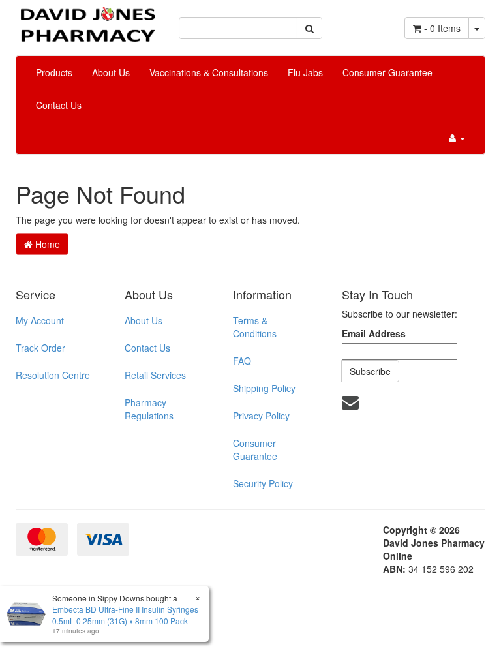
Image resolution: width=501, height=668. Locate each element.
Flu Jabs (305, 72)
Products (54, 72)
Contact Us (59, 105)
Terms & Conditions (255, 327)
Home (46, 243)
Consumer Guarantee (387, 72)
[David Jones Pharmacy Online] (87, 19)
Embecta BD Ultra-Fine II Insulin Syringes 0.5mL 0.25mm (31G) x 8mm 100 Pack (125, 614)
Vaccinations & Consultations (208, 72)
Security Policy (263, 483)
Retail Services (155, 375)
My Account (40, 320)
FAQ (242, 360)
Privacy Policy (261, 415)
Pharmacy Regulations (149, 409)
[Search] (309, 28)
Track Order (40, 347)
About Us (111, 72)
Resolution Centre (53, 375)
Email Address (374, 333)
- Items (442, 28)
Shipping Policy (264, 388)
